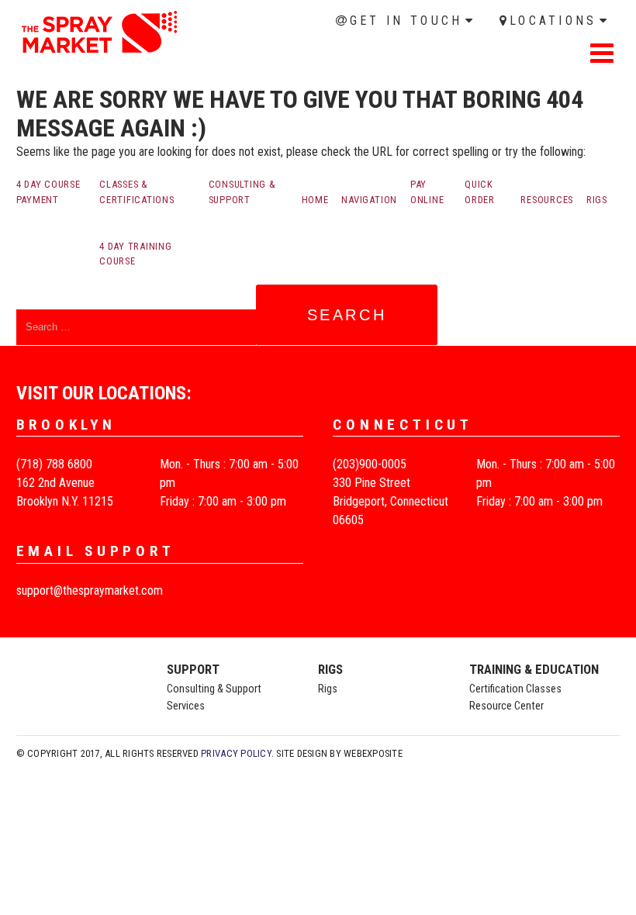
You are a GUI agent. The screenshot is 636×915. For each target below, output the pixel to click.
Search (347, 314)
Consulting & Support (242, 191)
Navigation (369, 199)
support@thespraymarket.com (89, 590)
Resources (546, 199)
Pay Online (427, 191)
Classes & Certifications (137, 191)
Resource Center (506, 706)
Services (186, 706)
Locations (553, 20)
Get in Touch (406, 20)
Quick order (480, 191)
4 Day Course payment (48, 191)
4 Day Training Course (135, 253)
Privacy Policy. (237, 753)
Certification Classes (515, 689)
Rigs (596, 199)
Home (31, 75)
